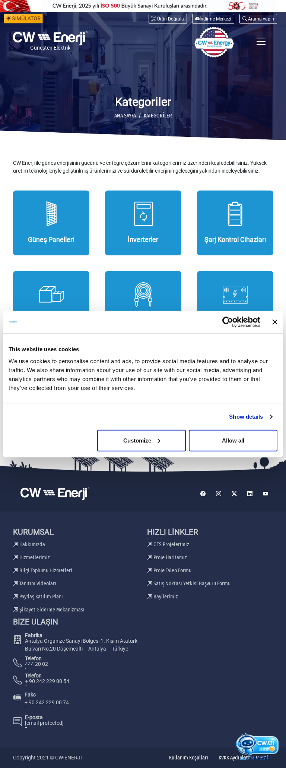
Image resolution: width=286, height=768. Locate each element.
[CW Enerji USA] (214, 42)
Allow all (233, 440)
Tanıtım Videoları (37, 583)
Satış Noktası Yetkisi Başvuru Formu (191, 583)
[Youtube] (265, 493)
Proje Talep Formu (171, 570)
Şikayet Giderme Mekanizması (51, 610)
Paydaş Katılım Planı (40, 597)
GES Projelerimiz (170, 544)
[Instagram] (218, 493)
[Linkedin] (250, 493)
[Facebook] (203, 493)
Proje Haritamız (169, 557)
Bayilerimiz (165, 597)
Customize (137, 440)
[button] (258, 19)
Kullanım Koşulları (188, 758)
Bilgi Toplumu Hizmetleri (45, 570)
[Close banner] (274, 322)
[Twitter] (234, 493)
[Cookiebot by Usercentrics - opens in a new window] (227, 322)
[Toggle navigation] (261, 42)
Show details (246, 416)
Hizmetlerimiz (34, 557)
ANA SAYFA (125, 116)
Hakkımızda (31, 544)
